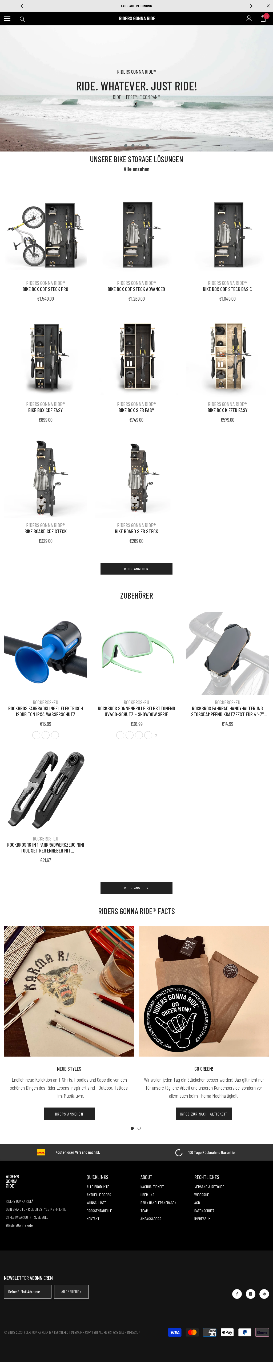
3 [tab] (140, 145)
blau (55, 735)
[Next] (251, 6)
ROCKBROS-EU (45, 702)
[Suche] (22, 19)
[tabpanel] (136, 88)
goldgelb (130, 735)
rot (46, 735)
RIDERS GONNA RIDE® (45, 283)
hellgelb (148, 735)
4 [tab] (147, 145)
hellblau (139, 735)
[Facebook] (237, 1294)
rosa (120, 735)
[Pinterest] (264, 1294)
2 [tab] (133, 145)
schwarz (36, 735)
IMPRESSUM (133, 1332)
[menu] (7, 18)
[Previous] (22, 6)
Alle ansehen (136, 169)
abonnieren (71, 1291)
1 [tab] (125, 145)
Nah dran (268, 6)
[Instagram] (250, 1294)
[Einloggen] (249, 18)
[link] (204, 1152)
